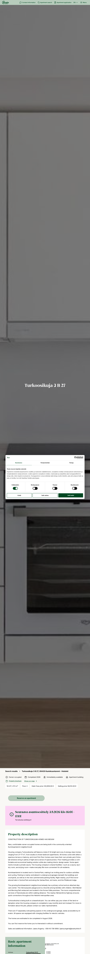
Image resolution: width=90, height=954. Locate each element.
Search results (11, 771)
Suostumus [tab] (18, 462)
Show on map (29, 781)
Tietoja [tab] (71, 462)
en (74, 2)
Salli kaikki (71, 495)
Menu (85, 2)
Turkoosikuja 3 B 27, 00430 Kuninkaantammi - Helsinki (45, 771)
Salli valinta (45, 495)
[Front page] (5, 2)
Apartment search (46, 2)
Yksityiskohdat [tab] (45, 462)
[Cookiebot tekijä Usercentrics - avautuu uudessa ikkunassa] (75, 457)
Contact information (29, 2)
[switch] (35, 488)
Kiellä (19, 495)
